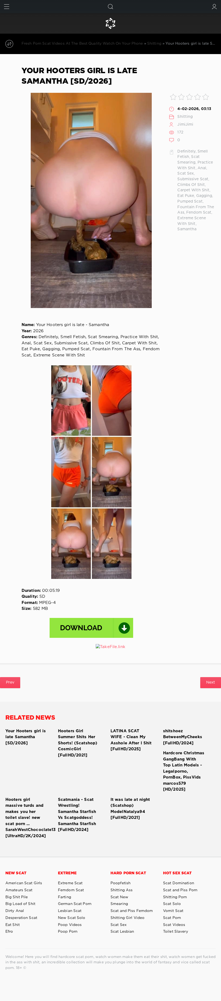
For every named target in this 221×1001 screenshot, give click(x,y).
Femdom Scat (71, 890)
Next (210, 682)
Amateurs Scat (19, 890)
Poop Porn (67, 931)
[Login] (214, 6)
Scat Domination (178, 883)
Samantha (186, 229)
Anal (202, 168)
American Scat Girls (23, 883)
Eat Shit (12, 924)
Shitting (185, 116)
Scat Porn (172, 917)
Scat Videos (174, 924)
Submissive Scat (192, 179)
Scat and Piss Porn (180, 890)
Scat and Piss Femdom (131, 910)
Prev (10, 682)
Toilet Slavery (175, 931)
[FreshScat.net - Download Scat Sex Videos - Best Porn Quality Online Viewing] (110, 23)
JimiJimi (185, 124)
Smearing (119, 904)
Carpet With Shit (193, 190)
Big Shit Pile (16, 897)
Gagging (204, 195)
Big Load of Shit (20, 904)
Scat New (119, 897)
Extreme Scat (70, 883)
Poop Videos (70, 924)
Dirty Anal (14, 910)
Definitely (186, 151)
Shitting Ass (121, 890)
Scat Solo (172, 904)
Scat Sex (185, 173)
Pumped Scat (189, 201)
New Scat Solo (71, 917)
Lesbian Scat (69, 910)
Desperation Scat (21, 917)
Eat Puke (185, 195)
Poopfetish (120, 883)
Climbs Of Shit (191, 184)
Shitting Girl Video (127, 917)
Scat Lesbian (122, 931)
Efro (9, 931)
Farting (64, 897)
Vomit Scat (173, 910)
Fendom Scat (198, 212)
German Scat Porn (74, 904)
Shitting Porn (175, 897)
